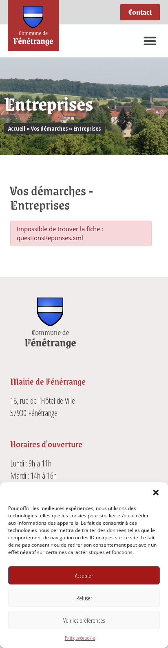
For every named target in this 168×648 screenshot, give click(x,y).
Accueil (16, 128)
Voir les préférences (84, 620)
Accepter (84, 575)
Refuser (84, 598)
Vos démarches (49, 128)
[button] (156, 492)
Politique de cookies (80, 638)
